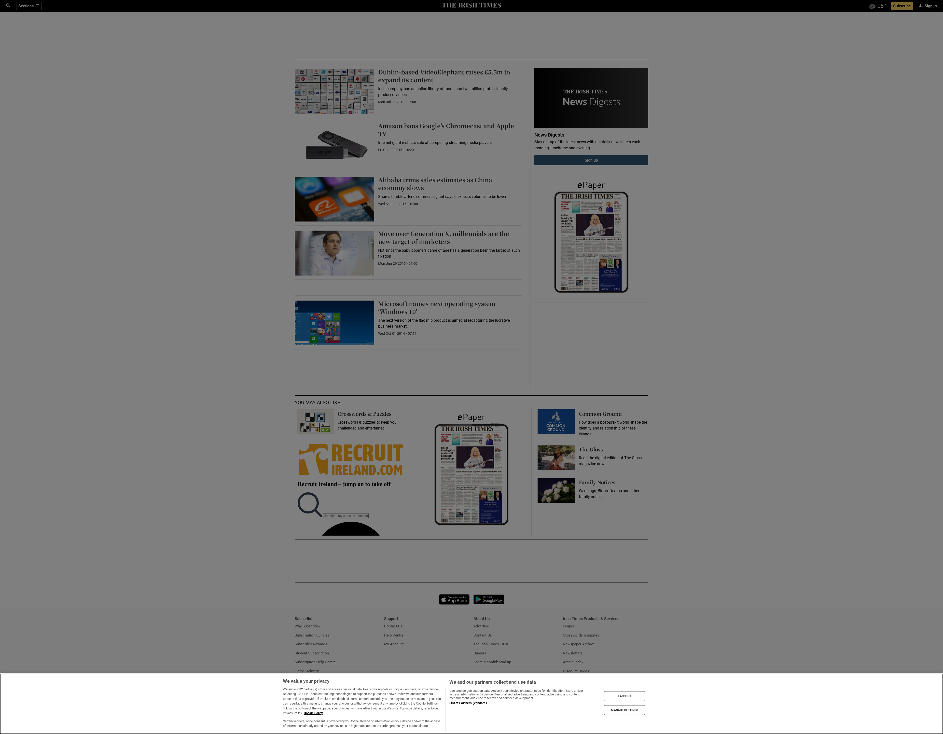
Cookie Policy (313, 713)
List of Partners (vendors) (468, 703)
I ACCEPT (624, 696)
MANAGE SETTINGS (624, 710)
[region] (471, 703)
